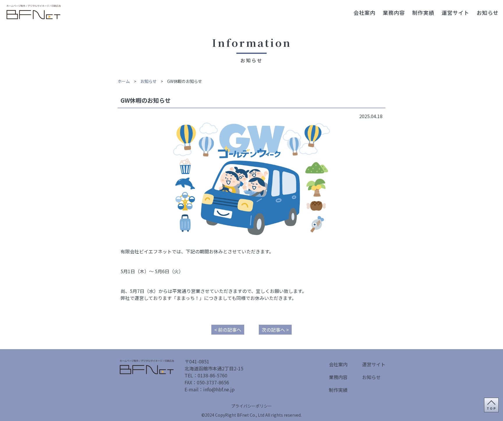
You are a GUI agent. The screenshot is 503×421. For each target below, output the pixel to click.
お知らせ (488, 12)
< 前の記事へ (227, 329)
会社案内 (364, 12)
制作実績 (423, 12)
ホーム (124, 81)
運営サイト (455, 12)
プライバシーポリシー (251, 406)
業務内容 (394, 12)
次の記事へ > (275, 329)
